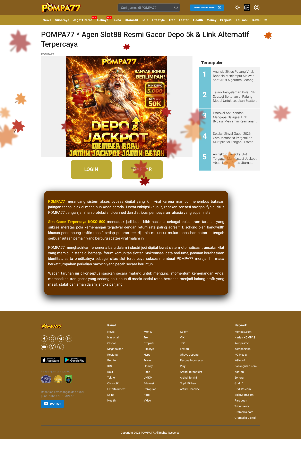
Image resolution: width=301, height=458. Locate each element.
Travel (255, 20)
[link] (247, 7)
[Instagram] (69, 338)
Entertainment (116, 389)
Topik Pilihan (188, 383)
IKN (109, 366)
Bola (145, 20)
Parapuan (150, 389)
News (47, 20)
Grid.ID (238, 383)
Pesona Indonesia (191, 360)
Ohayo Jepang (189, 354)
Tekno (116, 20)
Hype (147, 354)
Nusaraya (62, 20)
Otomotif (131, 20)
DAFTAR (142, 169)
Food (147, 371)
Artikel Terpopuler (191, 371)
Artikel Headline (190, 389)
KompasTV (241, 343)
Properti (226, 20)
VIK (182, 337)
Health (198, 20)
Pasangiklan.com (245, 366)
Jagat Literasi (83, 20)
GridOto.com (242, 389)
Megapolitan (115, 349)
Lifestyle (158, 20)
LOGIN (91, 169)
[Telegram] (60, 338)
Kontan (239, 371)
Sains (110, 394)
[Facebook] (44, 338)
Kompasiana (242, 349)
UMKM (148, 377)
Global (111, 343)
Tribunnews (241, 406)
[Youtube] (44, 347)
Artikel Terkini (188, 377)
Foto (147, 394)
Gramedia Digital (245, 417)
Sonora (239, 377)
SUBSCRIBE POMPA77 (205, 7)
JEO (182, 343)
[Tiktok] (60, 347)
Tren (172, 20)
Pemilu (111, 360)
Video (147, 400)
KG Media (240, 354)
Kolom (184, 331)
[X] (52, 338)
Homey (148, 366)
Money (211, 20)
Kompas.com (242, 331)
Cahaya (102, 20)
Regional (112, 354)
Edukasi (242, 20)
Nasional (113, 337)
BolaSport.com (243, 394)
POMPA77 (47, 54)
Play (183, 366)
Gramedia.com (243, 412)
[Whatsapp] (52, 347)
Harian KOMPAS (244, 337)
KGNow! (239, 360)
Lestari (184, 21)
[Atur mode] (237, 7)
